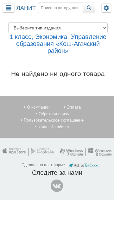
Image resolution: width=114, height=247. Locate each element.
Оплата (73, 107)
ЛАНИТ (26, 8)
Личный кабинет (54, 126)
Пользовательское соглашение (54, 120)
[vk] (57, 186)
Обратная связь (54, 113)
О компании (38, 107)
